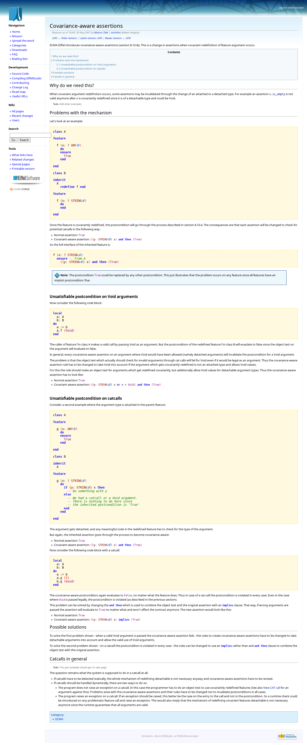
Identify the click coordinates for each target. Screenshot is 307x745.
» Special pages (20, 164)
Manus (98, 32)
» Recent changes (21, 116)
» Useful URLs (19, 96)
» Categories (18, 45)
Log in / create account (291, 7)
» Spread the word (22, 41)
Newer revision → (115, 38)
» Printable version (22, 169)
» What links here (21, 155)
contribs (115, 32)
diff (55, 38)
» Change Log (19, 87)
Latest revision (88, 38)
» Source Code (19, 74)
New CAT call (271, 688)
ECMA (59, 719)
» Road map (18, 92)
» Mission (16, 36)
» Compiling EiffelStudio (26, 78)
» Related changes (22, 159)
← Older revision (67, 38)
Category (57, 715)
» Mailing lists (19, 59)
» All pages (17, 111)
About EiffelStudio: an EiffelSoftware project (176, 736)
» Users (14, 120)
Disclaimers (147, 736)
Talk (106, 32)
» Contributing (19, 83)
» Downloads (18, 50)
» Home (15, 32)
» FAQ (14, 54)
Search (13, 129)
